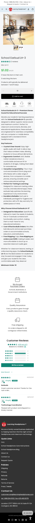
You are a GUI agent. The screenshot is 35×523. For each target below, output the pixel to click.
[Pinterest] (26, 520)
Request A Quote (13, 4)
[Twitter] (19, 520)
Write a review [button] (17, 365)
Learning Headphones (19, 515)
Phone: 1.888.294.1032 (11, 2)
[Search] (6, 9)
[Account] (28, 9)
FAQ (21, 2)
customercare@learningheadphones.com (17, 494)
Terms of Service (7, 483)
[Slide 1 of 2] (16, 48)
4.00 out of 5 (22, 344)
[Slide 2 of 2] (21, 48)
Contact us (5, 457)
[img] (5, 377)
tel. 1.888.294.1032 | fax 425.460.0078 (15, 498)
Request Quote (7, 460)
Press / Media (6, 486)
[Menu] (2, 9)
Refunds (4, 476)
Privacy (4, 472)
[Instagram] (12, 520)
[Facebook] (9, 520)
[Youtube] (16, 520)
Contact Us (24, 4)
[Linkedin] (22, 520)
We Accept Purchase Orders (17, 285)
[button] (6, 61)
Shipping (4, 468)
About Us (27, 2)
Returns (4, 479)
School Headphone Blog (10, 449)
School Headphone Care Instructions (15, 446)
